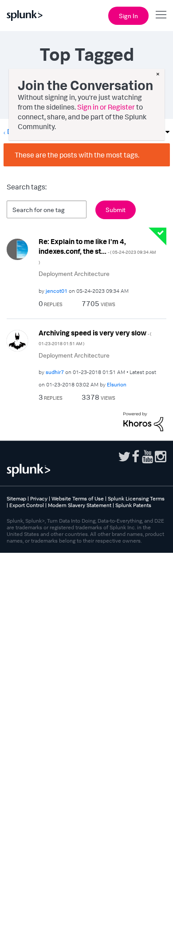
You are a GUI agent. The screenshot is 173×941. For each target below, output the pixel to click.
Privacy (38, 498)
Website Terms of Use (77, 498)
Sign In (128, 16)
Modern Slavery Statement (79, 505)
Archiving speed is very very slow (95, 337)
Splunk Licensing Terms (136, 498)
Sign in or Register (106, 106)
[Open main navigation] (161, 15)
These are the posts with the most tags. (77, 154)
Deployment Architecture (74, 273)
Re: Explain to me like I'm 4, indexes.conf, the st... (97, 251)
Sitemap (16, 498)
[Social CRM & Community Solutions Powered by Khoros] (143, 420)
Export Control (26, 505)
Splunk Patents (133, 505)
